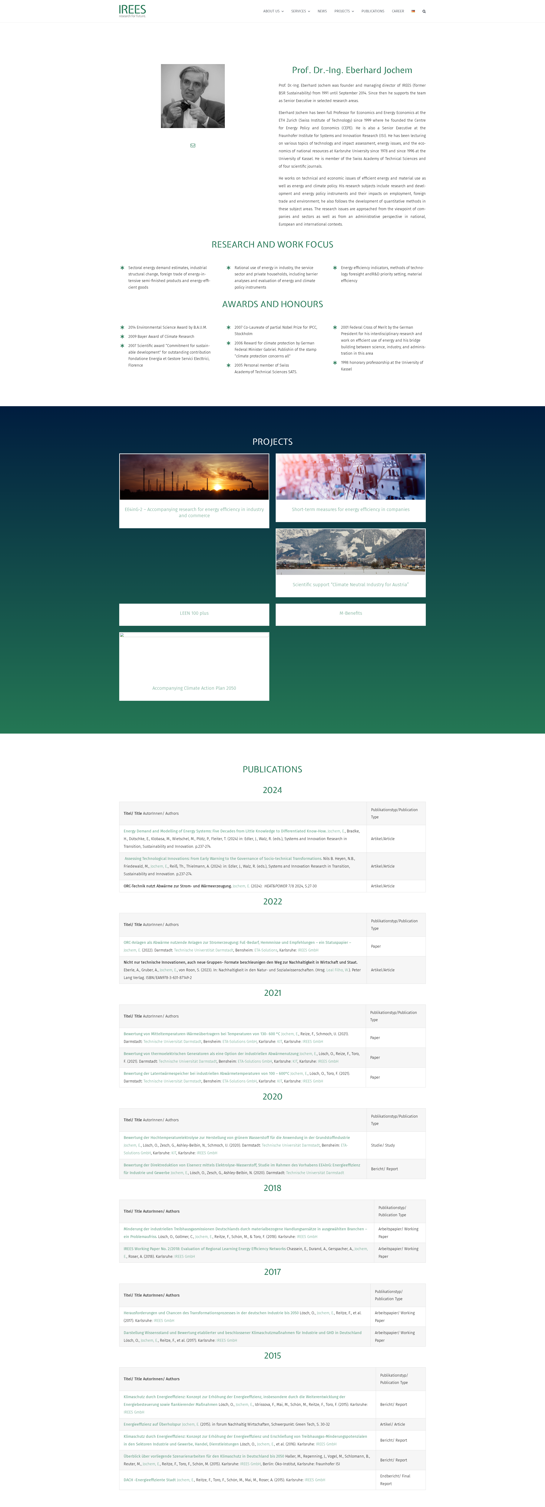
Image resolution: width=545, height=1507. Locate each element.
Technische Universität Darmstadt (172, 1041)
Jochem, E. (336, 831)
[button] (424, 11)
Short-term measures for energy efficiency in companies (351, 509)
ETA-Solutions (265, 950)
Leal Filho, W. (337, 970)
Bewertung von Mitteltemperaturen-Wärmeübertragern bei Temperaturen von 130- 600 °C (202, 1034)
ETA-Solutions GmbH (239, 1041)
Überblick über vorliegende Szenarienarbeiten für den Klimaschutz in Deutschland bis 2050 (204, 1456)
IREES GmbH (308, 950)
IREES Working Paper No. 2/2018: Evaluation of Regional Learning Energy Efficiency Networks (205, 1248)
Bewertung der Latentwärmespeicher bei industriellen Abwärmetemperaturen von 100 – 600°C (206, 1073)
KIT (279, 1041)
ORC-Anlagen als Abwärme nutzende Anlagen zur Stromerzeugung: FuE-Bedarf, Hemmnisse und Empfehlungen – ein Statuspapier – (237, 942)
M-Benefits (351, 613)
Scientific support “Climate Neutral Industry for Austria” (351, 584)
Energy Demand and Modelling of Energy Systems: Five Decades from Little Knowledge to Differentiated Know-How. (226, 831)
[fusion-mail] (193, 145)
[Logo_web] (132, 5)
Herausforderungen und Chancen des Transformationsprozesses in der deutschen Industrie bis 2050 (211, 1313)
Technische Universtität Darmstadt (203, 950)
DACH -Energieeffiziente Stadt (150, 1480)
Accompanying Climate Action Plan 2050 (194, 688)
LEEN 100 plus (194, 613)
